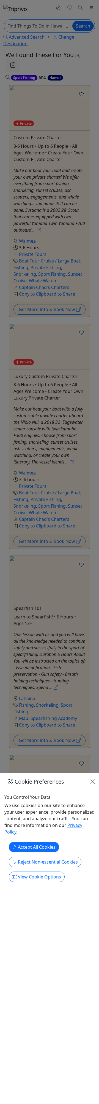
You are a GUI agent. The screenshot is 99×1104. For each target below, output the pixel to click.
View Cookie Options (39, 877)
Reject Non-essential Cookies (47, 862)
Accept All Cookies (36, 847)
